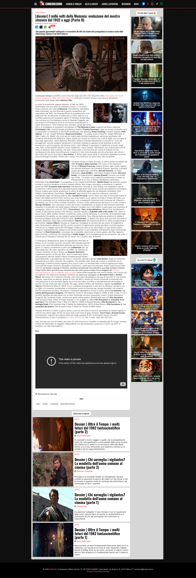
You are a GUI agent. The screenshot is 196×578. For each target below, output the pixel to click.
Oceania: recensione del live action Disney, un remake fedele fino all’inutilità (147, 248)
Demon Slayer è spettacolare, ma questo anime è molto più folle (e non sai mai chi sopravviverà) (146, 378)
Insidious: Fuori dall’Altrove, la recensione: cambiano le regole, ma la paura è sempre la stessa (146, 200)
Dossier (45, 404)
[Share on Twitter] (41, 28)
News (136, 4)
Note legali (106, 571)
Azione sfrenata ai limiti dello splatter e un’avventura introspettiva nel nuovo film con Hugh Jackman (146, 57)
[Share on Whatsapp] (45, 28)
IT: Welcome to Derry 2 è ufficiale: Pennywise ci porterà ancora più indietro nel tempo (146, 224)
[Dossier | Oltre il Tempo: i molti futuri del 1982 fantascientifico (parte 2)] (53, 434)
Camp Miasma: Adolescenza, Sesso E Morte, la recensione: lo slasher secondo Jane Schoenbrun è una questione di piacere (146, 153)
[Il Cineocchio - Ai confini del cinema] (50, 4)
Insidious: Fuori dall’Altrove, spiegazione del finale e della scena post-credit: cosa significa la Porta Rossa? (146, 105)
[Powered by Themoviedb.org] (160, 4)
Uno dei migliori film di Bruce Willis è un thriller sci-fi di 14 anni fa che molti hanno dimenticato (147, 354)
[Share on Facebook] (36, 28)
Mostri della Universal (68, 404)
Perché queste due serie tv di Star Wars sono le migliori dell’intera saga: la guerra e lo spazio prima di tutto (147, 128)
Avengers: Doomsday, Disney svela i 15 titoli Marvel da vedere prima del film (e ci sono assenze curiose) (146, 81)
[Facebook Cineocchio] (142, 4)
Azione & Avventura (110, 4)
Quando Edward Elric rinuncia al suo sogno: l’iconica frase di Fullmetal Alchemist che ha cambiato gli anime (146, 330)
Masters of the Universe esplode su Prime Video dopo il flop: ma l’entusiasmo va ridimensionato (147, 176)
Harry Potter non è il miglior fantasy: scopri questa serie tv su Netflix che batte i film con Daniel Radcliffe (147, 282)
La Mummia (54, 404)
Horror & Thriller (73, 4)
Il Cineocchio (52, 569)
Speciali (42, 12)
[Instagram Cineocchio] (151, 4)
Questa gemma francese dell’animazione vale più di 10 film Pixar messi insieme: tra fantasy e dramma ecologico (146, 306)
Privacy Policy (98, 571)
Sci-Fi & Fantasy (91, 4)
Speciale (77, 419)
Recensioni (126, 4)
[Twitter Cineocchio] (147, 4)
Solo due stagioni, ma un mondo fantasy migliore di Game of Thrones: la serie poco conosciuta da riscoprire (147, 33)
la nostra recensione (75, 317)
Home (37, 12)
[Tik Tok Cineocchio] (156, 4)
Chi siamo (89, 571)
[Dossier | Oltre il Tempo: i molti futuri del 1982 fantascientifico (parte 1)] (53, 540)
